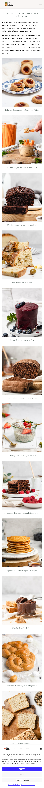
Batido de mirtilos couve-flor (22, 340)
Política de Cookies (14, 785)
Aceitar (22, 769)
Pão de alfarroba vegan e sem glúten (22, 398)
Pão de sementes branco (22, 743)
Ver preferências (22, 780)
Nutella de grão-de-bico (22, 628)
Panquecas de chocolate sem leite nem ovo (22, 513)
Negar (22, 775)
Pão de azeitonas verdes (22, 283)
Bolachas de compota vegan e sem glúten (22, 110)
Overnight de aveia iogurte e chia (22, 455)
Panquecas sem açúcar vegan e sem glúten (22, 571)
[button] (41, 749)
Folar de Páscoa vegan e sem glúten (22, 686)
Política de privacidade (28, 785)
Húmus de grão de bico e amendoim (22, 167)
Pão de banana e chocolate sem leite (22, 225)
